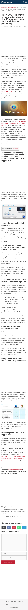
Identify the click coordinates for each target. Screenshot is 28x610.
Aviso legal (13, 601)
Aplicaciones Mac (12, 7)
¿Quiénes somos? (11, 604)
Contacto (19, 604)
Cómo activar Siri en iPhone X (12, 516)
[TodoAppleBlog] (6, 2)
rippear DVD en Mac (7, 92)
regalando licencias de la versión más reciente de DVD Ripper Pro (13, 123)
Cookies (7, 601)
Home (2, 7)
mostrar (15, 148)
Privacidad (20, 601)
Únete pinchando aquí (15, 469)
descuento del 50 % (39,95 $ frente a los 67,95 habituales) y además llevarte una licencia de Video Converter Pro (13, 459)
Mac (6, 7)
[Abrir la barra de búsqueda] (23, 2)
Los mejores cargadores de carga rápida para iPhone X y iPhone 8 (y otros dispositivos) (13, 511)
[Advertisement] (14, 177)
